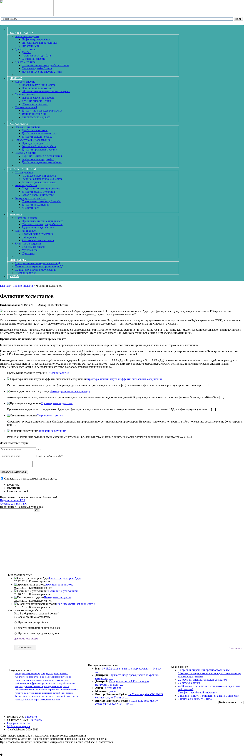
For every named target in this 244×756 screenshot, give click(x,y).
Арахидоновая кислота (59, 584)
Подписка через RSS (12, 500)
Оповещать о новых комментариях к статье (30, 478)
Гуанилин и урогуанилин (63, 590)
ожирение (46, 699)
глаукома (65, 680)
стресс (37, 699)
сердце (59, 683)
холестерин (29, 696)
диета (38, 696)
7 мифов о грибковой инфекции (197, 692)
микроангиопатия (69, 689)
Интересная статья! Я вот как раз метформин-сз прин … (122, 683)
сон (38, 689)
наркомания (21, 680)
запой (56, 692)
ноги (43, 673)
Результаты (234, 648)
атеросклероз (48, 696)
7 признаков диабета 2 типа (195, 698)
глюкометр (47, 692)
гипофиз (56, 676)
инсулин (56, 699)
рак (57, 689)
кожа (57, 680)
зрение (44, 689)
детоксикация (34, 692)
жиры (56, 673)
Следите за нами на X (13, 503)
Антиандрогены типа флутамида (70, 391)
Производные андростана (57, 403)
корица (51, 689)
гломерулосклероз (24, 673)
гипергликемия (34, 680)
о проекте (31, 716)
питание (31, 689)
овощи (36, 673)
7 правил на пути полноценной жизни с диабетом (208, 695)
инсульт (19, 686)
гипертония (20, 692)
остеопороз (48, 680)
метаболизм (21, 689)
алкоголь (29, 699)
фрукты (19, 696)
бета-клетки (69, 683)
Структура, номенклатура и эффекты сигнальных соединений (124, 379)
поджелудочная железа (40, 676)
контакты (36, 719)
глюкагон (38, 686)
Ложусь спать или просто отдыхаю (39, 627)
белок (62, 692)
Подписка (13, 484)
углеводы (19, 699)
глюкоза (69, 692)
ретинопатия (48, 683)
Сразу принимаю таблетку (33, 616)
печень (59, 696)
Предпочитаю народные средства (38, 633)
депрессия (28, 686)
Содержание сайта (18, 723)
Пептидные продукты (57, 597)
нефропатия (35, 683)
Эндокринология (58, 372)
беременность (71, 696)
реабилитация (22, 683)
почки (66, 686)
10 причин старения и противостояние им (204, 669)
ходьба (49, 673)
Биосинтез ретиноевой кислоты (75, 603)
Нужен (111, 691)
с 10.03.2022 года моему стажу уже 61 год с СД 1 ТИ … (126, 702)
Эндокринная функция (52, 430)
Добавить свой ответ (26, 638)
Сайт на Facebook (18, 491)
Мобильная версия (18, 726)
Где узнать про (112, 687)
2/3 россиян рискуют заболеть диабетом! (203, 679)
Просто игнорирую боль (32, 622)
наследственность (53, 686)
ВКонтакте (13, 487)
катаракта (66, 676)
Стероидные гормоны (50, 415)
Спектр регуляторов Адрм (65, 578)
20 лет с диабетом (189, 682)
